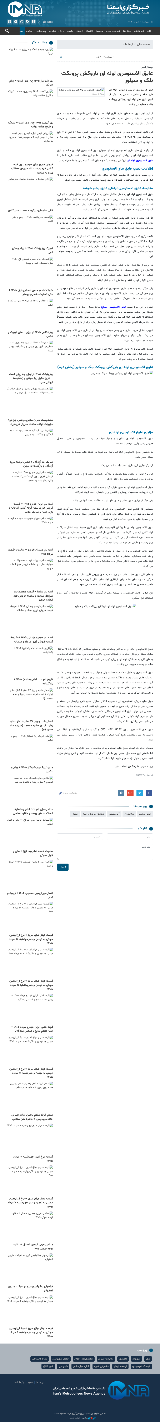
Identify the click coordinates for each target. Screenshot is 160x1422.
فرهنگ (79, 31)
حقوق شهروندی (60, 1359)
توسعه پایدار (120, 1366)
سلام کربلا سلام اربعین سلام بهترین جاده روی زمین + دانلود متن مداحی (32, 1117)
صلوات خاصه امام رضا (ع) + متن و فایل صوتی (33, 853)
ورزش (61, 31)
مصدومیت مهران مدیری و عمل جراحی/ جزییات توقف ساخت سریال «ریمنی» (30, 422)
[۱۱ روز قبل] (30, 531)
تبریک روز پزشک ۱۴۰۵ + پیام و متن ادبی (32, 250)
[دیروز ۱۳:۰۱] (30, 63)
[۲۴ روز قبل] (30, 963)
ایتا (9, 22)
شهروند (136, 1359)
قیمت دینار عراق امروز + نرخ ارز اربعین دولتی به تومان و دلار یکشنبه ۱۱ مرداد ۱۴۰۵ (31, 985)
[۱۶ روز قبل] (30, 620)
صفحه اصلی (143, 44)
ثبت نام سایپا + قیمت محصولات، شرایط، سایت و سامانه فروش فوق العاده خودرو (33, 596)
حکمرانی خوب (101, 1366)
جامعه (70, 31)
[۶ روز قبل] (30, 272)
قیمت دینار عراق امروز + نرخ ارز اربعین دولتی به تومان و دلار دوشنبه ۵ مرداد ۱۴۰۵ (31, 1332)
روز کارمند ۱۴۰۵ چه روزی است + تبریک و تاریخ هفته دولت (30, 125)
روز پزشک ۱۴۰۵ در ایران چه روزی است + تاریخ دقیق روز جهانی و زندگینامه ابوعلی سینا (31, 378)
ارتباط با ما (20, 1382)
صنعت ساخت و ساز (93, 814)
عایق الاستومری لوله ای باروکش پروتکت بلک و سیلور (107, 77)
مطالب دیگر (39, 42)
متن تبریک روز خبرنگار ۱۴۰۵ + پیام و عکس (32, 769)
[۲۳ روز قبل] (30, 875)
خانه (149, 31)
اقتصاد (89, 31)
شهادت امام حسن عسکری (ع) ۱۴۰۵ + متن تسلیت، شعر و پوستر (31, 292)
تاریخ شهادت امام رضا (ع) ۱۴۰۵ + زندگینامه (33, 681)
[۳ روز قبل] (30, 192)
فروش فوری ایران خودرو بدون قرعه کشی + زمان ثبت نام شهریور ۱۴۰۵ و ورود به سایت (32, 168)
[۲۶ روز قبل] (30, 1097)
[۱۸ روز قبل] (30, 749)
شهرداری (63, 1366)
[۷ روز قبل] (30, 314)
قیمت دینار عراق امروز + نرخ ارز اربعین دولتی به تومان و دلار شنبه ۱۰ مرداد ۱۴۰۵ (31, 1073)
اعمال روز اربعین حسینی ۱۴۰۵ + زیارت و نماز (30, 895)
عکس (29, 31)
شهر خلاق (48, 1366)
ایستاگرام (21, 22)
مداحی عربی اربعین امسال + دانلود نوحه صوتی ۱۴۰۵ (33, 1246)
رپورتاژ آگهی (147, 67)
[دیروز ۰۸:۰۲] (30, 104)
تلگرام (15, 22)
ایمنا (117, 9)
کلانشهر (123, 1359)
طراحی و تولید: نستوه (78, 1418)
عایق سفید (145, 814)
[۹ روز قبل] (30, 444)
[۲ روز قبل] (30, 146)
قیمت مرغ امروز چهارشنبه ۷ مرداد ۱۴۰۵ (33, 1159)
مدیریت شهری (106, 1359)
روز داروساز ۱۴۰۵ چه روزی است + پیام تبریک (31, 83)
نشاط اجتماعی (39, 1359)
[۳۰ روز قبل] (30, 1310)
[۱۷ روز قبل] (30, 661)
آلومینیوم (114, 814)
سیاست (99, 31)
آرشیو (33, 22)
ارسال (63, 867)
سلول (75, 814)
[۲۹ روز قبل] (30, 1268)
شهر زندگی (139, 31)
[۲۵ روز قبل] (30, 1009)
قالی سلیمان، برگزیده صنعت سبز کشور (30, 210)
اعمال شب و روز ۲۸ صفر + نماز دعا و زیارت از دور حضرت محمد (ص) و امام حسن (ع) (31, 725)
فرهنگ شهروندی (141, 1366)
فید (27, 22)
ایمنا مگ (128, 44)
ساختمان (129, 814)
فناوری (52, 31)
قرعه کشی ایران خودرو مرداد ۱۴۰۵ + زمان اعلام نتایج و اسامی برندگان (32, 1029)
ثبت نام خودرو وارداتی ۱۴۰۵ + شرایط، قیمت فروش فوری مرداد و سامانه (31, 639)
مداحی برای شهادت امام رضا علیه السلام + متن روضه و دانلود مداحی (33, 811)
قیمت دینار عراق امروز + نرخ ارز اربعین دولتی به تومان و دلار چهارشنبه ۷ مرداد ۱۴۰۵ (30, 1203)
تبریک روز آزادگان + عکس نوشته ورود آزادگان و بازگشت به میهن (31, 464)
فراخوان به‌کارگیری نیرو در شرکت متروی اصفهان (30, 1288)
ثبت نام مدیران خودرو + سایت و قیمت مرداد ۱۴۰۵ (30, 552)
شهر (148, 1359)
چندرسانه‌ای (40, 31)
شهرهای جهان (113, 31)
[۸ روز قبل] (30, 356)
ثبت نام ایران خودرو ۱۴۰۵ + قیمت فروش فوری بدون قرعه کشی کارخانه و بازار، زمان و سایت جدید (31, 508)
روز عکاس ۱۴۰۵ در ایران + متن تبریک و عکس (30, 334)
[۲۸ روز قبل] (30, 1138)
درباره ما (40, 1382)
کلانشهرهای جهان (83, 1359)
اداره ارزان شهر (81, 1366)
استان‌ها (127, 31)
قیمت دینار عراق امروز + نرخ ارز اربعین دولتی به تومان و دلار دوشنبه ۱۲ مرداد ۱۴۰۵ (31, 939)
